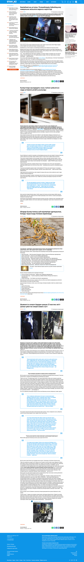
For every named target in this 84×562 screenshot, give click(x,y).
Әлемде (41, 1)
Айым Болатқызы (23, 206)
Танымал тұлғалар (74, 552)
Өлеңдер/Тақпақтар (10, 554)
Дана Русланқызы (23, 80)
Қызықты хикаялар (35, 560)
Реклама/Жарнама (11, 546)
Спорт (47, 1)
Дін (76, 551)
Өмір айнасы (22, 1)
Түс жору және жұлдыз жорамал (12, 551)
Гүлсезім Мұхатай (23, 527)
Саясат (35, 1)
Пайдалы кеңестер (43, 560)
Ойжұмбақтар (74, 554)
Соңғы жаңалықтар (12, 69)
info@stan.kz (9, 536)
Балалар (75, 555)
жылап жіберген (42, 57)
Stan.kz (35, 16)
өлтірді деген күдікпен (29, 70)
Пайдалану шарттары (12, 548)
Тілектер (8, 552)
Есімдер (8, 555)
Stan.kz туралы (10, 544)
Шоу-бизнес (53, 1)
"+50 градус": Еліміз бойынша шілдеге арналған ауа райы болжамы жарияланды (45, 266)
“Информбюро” (40, 129)
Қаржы (28, 1)
